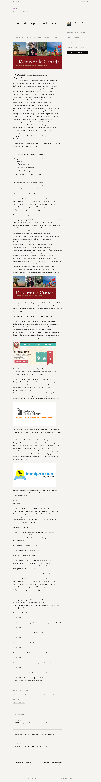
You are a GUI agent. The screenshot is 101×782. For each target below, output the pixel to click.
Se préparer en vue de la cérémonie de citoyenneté (28, 663)
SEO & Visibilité (28, 28)
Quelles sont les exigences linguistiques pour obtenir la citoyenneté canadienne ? (37, 623)
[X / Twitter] (18, 1)
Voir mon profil (77, 55)
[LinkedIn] (13, 1)
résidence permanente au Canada (44, 143)
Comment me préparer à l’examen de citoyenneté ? (28, 633)
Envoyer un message (77, 52)
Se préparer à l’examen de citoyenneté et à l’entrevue (28, 653)
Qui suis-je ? (41, 10)
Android (34, 545)
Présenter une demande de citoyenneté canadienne (28, 613)
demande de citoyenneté (31, 146)
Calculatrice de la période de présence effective (27, 673)
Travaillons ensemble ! (78, 10)
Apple (34, 555)
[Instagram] (16, 1)
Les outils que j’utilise (58, 10)
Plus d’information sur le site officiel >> (25, 194)
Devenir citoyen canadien (20, 643)
